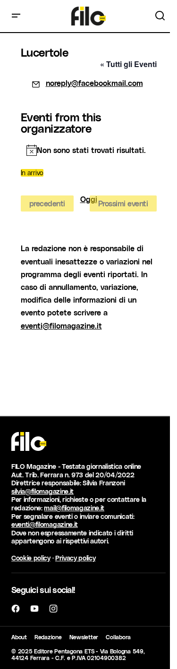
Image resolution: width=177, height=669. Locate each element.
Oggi (88, 199)
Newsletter (84, 637)
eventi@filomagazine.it (61, 325)
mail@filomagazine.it (74, 508)
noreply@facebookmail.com (94, 82)
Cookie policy (31, 558)
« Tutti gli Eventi (128, 64)
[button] (16, 16)
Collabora (118, 637)
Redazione (48, 637)
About (19, 637)
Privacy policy (75, 558)
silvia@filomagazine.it (42, 491)
